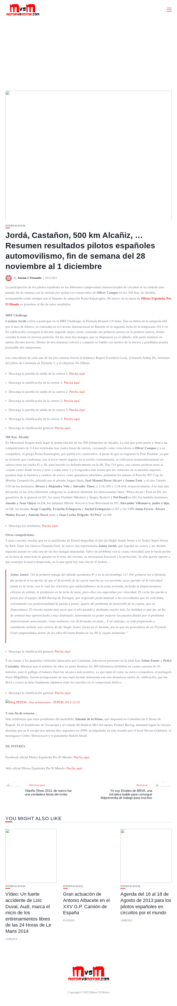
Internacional (15, 226)
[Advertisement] (88, 52)
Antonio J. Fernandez (29, 277)
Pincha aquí (77, 373)
